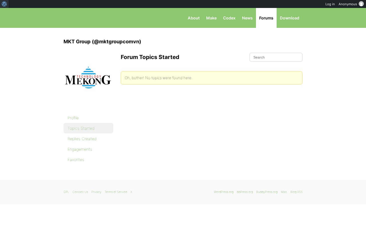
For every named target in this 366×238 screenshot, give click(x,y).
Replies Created (82, 138)
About (194, 17)
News (247, 17)
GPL (66, 192)
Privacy (96, 192)
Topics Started (81, 128)
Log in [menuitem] (330, 4)
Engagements (79, 149)
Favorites (75, 159)
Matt (284, 192)
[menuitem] (4, 4)
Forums (266, 17)
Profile (73, 117)
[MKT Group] (88, 106)
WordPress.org (224, 192)
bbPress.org (89, 18)
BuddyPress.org (267, 192)
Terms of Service (116, 192)
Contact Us (80, 192)
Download (289, 17)
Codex (229, 17)
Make (211, 17)
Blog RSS (296, 192)
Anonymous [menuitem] (348, 4)
